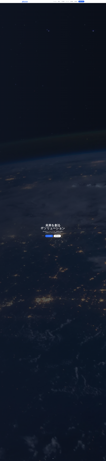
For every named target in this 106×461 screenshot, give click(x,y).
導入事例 (63, 1)
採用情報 (71, 1)
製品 (59, 1)
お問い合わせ (81, 1)
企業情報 (75, 1)
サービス (54, 1)
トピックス (67, 1)
